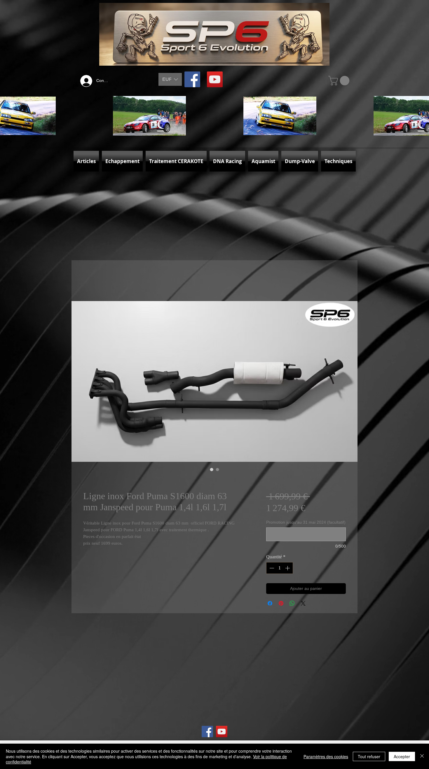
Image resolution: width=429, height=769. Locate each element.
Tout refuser (369, 756)
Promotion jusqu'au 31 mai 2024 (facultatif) (306, 522)
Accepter (402, 756)
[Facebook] (192, 79)
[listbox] (170, 79)
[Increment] (288, 568)
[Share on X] (303, 603)
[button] (170, 79)
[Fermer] (421, 756)
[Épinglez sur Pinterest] (281, 603)
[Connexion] (85, 81)
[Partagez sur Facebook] (269, 603)
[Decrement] (271, 568)
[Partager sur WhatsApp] (292, 603)
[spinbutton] (279, 568)
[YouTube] (215, 79)
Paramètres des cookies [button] (326, 756)
